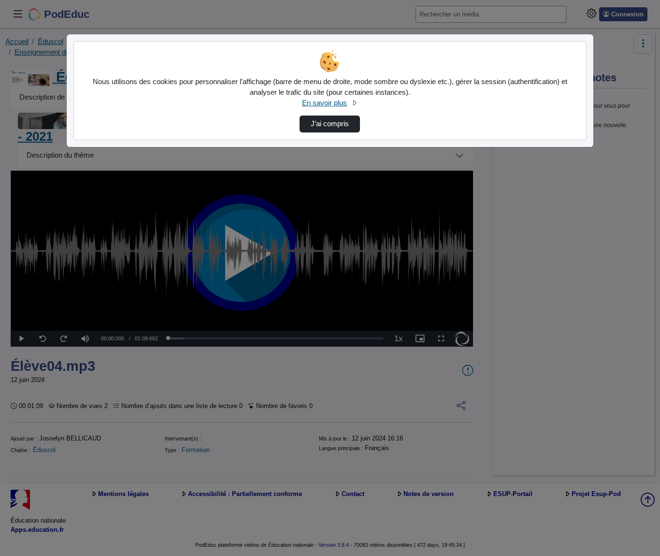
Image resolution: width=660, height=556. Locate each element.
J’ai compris (330, 124)
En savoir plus (324, 103)
